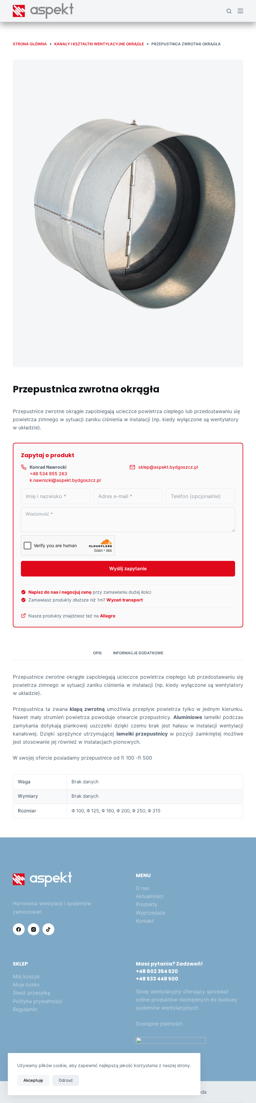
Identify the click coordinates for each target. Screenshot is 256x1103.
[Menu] (240, 11)
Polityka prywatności (37, 1001)
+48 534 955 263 (48, 473)
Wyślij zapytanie (128, 568)
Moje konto (26, 984)
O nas (142, 888)
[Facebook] (19, 929)
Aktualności (149, 896)
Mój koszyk (26, 976)
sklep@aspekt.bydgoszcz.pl (168, 467)
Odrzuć (66, 1080)
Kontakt (145, 921)
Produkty (146, 904)
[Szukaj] (229, 11)
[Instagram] (34, 929)
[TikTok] (48, 929)
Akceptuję (33, 1080)
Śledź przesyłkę (31, 993)
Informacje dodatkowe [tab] (138, 653)
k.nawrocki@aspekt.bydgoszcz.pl (65, 480)
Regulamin (25, 1009)
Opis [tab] (97, 653)
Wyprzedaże (150, 913)
